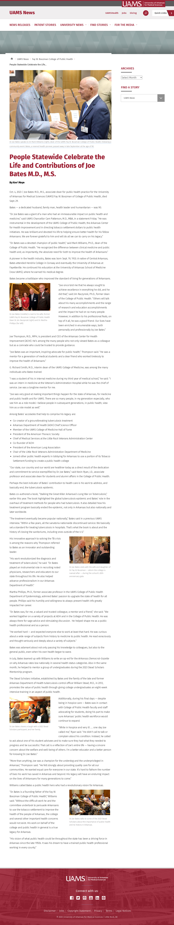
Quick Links (161, 13)
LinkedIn (98, 898)
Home (12, 58)
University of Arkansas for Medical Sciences (143, 4)
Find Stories (99, 25)
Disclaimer (50, 910)
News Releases (20, 25)
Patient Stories (45, 25)
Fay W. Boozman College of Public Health (52, 59)
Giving (133, 13)
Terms (109, 910)
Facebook (73, 898)
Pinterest (105, 898)
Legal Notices (123, 910)
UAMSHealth (112, 13)
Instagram (85, 898)
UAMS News (22, 12)
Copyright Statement (79, 910)
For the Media (124, 25)
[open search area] (146, 13)
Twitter (79, 898)
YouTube (92, 898)
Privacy (98, 910)
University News (71, 25)
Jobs (124, 13)
